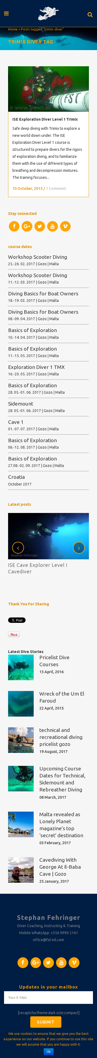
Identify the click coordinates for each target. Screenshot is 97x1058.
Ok (49, 1052)
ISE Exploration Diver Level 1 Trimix (45, 119)
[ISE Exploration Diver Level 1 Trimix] (48, 89)
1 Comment (56, 188)
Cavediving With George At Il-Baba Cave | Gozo (60, 867)
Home (13, 29)
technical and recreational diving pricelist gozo (60, 737)
